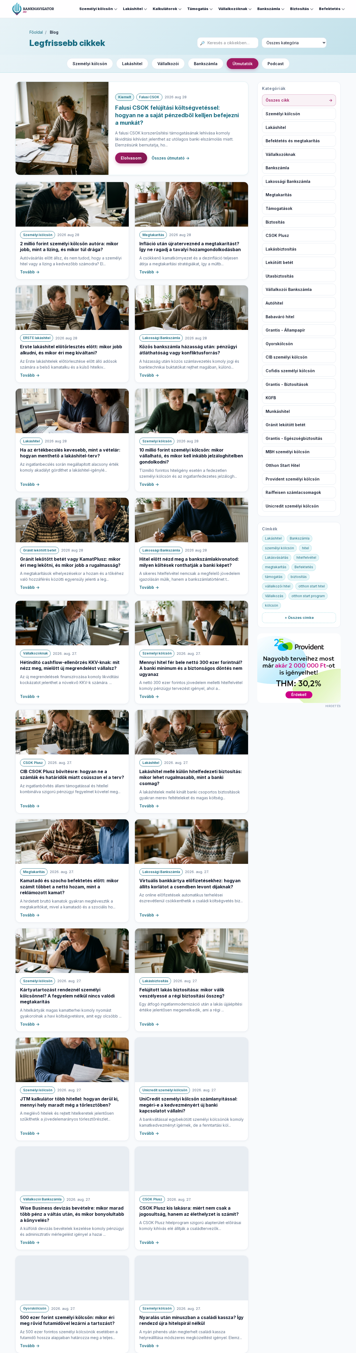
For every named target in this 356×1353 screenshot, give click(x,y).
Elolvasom (131, 158)
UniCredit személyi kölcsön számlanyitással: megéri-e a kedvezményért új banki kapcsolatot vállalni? (188, 1105)
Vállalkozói (168, 63)
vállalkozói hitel (277, 586)
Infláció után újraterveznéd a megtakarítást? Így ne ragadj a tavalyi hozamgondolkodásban (190, 247)
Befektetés (329, 8)
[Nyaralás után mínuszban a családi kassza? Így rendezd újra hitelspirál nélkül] (191, 1278)
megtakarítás (275, 567)
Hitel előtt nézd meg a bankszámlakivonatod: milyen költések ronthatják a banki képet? (189, 562)
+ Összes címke (299, 617)
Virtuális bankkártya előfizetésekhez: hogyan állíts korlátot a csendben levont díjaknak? (190, 883)
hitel (305, 548)
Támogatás (197, 8)
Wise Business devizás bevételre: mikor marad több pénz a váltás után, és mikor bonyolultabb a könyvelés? (72, 1214)
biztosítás (299, 577)
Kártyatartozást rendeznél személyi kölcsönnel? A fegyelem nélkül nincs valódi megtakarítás (67, 995)
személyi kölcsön (279, 548)
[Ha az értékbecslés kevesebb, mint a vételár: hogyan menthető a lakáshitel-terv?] (72, 411)
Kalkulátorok (165, 8)
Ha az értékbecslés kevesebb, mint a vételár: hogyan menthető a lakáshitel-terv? (70, 453)
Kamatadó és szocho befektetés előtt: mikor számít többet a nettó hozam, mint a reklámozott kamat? (69, 886)
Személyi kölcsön (96, 8)
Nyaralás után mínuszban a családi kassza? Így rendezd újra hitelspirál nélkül (191, 1320)
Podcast (276, 63)
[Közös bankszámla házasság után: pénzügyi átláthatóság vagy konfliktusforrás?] (191, 307)
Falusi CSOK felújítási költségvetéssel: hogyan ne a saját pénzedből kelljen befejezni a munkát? (177, 115)
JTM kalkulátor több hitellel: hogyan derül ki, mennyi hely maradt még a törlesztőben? (69, 1102)
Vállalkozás (274, 596)
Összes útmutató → (170, 158)
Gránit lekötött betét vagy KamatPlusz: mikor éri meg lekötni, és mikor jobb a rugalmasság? (70, 562)
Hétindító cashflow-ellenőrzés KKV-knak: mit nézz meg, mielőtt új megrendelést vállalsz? (70, 665)
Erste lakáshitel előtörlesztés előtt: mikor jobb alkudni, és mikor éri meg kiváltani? (71, 350)
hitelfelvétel (306, 557)
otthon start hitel (311, 586)
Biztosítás (299, 8)
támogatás (274, 577)
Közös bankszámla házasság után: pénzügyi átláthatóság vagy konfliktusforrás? (188, 350)
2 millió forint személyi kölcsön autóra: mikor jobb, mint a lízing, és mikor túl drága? (69, 247)
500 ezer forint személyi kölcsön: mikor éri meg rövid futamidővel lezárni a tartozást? (67, 1320)
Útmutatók (243, 63)
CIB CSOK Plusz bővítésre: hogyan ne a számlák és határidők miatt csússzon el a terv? (72, 774)
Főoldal (36, 32)
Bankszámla (268, 8)
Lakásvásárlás (276, 557)
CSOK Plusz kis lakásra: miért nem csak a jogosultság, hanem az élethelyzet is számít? (189, 1211)
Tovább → (29, 271)
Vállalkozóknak (232, 8)
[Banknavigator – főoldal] (33, 9)
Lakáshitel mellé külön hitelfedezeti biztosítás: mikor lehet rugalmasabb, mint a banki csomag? (190, 777)
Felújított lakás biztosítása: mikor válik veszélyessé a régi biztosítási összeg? (181, 993)
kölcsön (271, 605)
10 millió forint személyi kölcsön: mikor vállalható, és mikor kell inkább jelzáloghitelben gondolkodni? (191, 456)
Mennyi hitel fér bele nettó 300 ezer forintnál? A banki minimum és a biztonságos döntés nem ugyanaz (190, 668)
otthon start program (308, 596)
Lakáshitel (133, 8)
